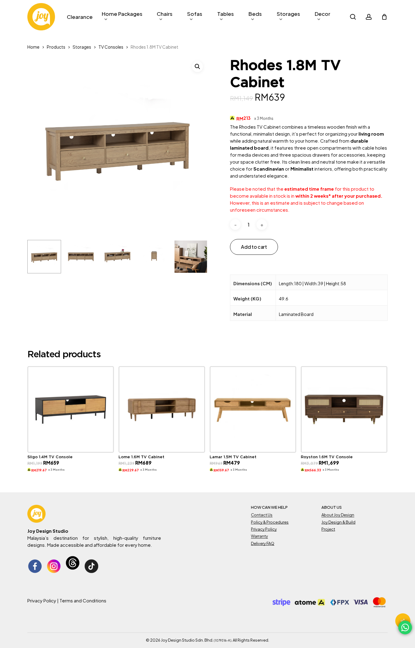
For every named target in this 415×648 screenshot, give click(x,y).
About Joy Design (337, 514)
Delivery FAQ (262, 543)
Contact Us (262, 514)
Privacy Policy (264, 529)
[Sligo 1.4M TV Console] (70, 409)
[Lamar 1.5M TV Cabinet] (253, 409)
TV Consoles (110, 47)
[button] (197, 66)
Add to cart (254, 247)
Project (328, 529)
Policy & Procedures (270, 522)
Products (56, 47)
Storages (82, 47)
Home (33, 47)
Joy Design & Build (338, 522)
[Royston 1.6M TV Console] (344, 409)
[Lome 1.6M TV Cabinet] (162, 409)
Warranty (259, 536)
